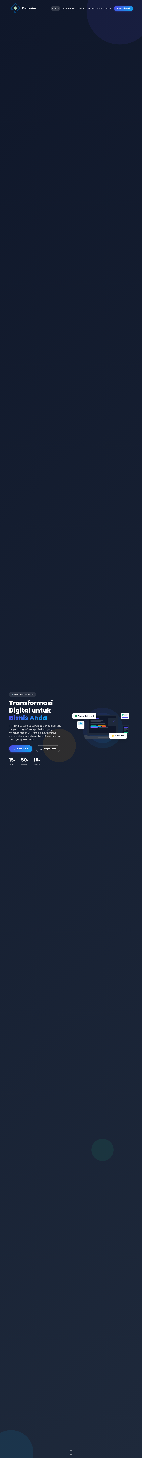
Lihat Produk (22, 748)
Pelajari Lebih (49, 748)
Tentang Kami (68, 8)
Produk (81, 8)
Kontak (108, 8)
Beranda (55, 8)
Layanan (91, 8)
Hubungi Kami (123, 8)
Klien (99, 8)
